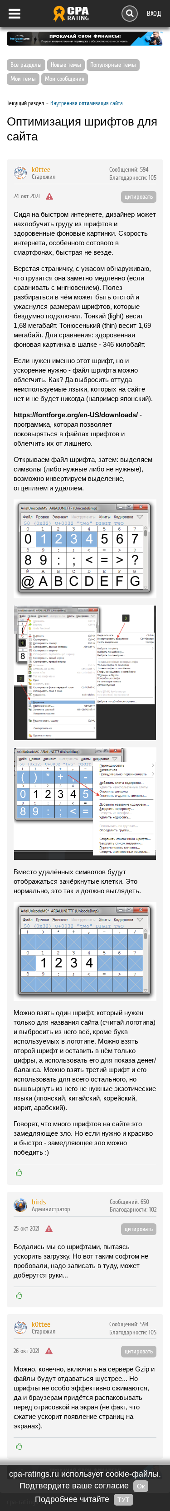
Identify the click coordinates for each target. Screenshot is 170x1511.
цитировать (139, 197)
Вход (154, 13)
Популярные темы (113, 65)
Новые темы (66, 65)
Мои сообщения (64, 79)
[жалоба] (49, 196)
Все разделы (26, 65)
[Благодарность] (19, 1172)
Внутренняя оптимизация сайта (86, 103)
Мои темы (23, 79)
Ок (141, 1486)
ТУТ (123, 1499)
